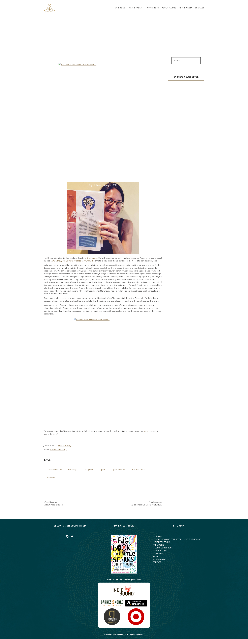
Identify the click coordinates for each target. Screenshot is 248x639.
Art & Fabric (136, 8)
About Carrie (169, 8)
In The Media (185, 8)
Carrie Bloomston (54, 469)
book (146, 431)
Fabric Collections (164, 547)
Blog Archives (159, 559)
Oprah (102, 469)
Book (60, 445)
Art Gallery (160, 550)
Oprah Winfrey (118, 469)
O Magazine (92, 258)
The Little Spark (138, 469)
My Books (120, 8)
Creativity (67, 445)
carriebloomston (57, 449)
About (156, 556)
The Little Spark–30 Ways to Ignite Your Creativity (73, 260)
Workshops (153, 8)
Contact (199, 8)
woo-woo (51, 477)
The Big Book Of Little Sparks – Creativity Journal (178, 539)
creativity (72, 469)
